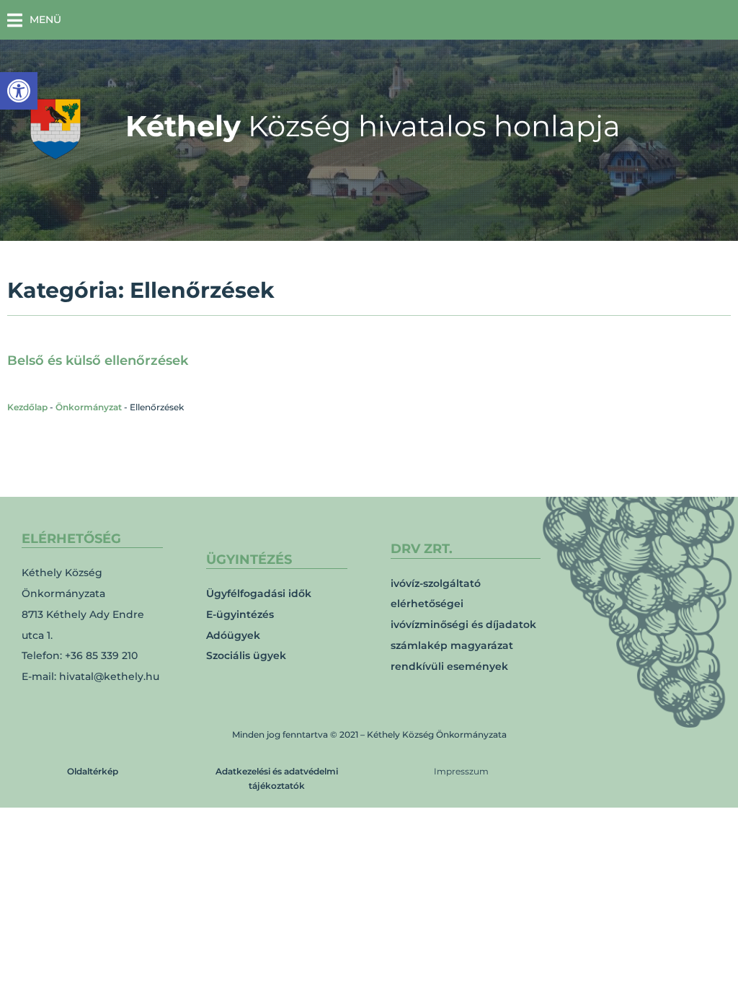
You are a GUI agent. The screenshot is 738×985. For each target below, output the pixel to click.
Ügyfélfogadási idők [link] (258, 593)
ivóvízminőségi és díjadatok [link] (463, 624)
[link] (18, 91)
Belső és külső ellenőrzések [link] (97, 360)
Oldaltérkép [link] (92, 771)
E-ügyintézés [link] (240, 614)
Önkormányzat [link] (88, 407)
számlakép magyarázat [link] (452, 645)
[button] (34, 19)
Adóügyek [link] (233, 635)
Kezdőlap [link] (27, 407)
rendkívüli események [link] (449, 666)
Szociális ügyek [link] (246, 655)
